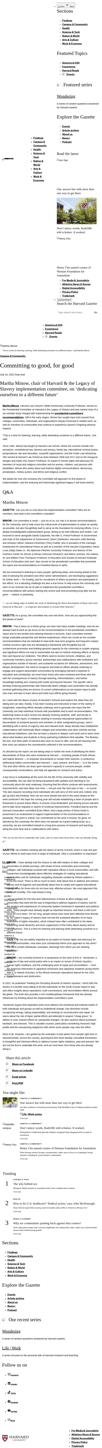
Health (16, 1199)
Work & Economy (22, 1219)
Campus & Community (13, 356)
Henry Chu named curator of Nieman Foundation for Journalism (74, 271)
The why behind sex (25, 1184)
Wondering (66, 96)
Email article (19, 1077)
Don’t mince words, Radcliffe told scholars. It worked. (52, 1128)
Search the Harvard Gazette (77, 304)
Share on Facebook (23, 1064)
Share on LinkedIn (22, 1070)
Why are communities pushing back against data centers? (47, 1223)
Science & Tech (21, 1179)
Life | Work (11, 1348)
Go (95, 312)
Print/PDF (18, 1083)
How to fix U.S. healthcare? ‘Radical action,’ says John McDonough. (54, 1203)
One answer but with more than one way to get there (51, 1102)
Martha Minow (11, 405)
